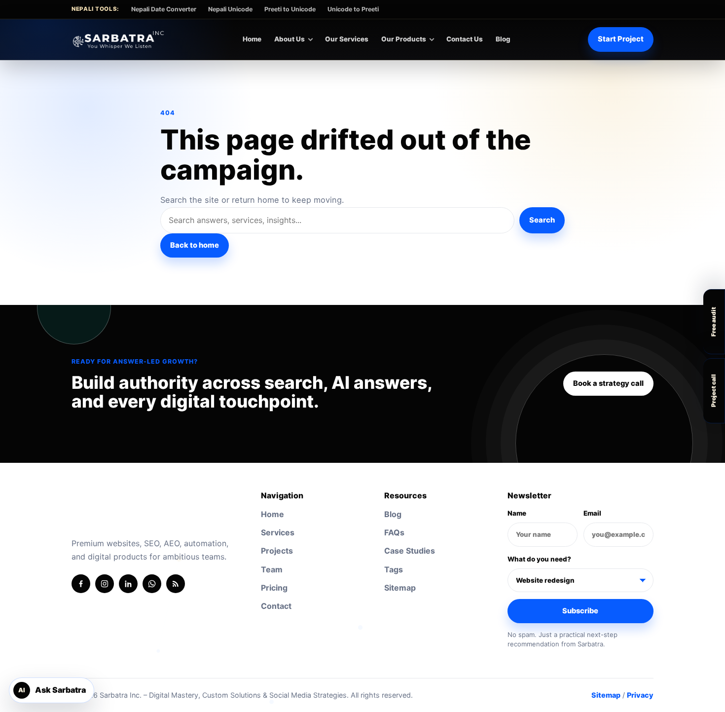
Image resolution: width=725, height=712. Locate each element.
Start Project (621, 39)
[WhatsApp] (152, 583)
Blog (503, 39)
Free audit (713, 322)
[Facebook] (81, 583)
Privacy (640, 695)
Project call (713, 390)
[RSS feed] (175, 583)
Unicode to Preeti (353, 9)
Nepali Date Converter (163, 9)
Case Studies (409, 551)
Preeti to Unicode (290, 9)
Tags (393, 569)
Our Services (346, 39)
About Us (289, 39)
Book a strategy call (608, 383)
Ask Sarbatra (52, 690)
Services (277, 532)
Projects (277, 551)
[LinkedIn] (128, 583)
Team (272, 569)
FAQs (394, 532)
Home (252, 39)
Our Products (403, 39)
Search (542, 220)
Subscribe (580, 610)
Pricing (274, 588)
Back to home (194, 245)
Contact (276, 606)
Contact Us (464, 39)
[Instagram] (104, 583)
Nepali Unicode (230, 9)
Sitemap (400, 588)
